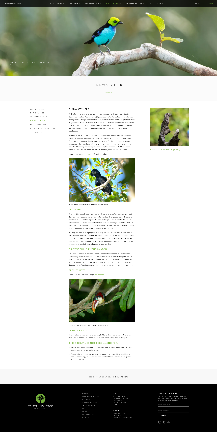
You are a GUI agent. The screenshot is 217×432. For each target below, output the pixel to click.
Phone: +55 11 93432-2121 (123, 417)
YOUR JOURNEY (112, 3)
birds (89, 154)
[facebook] (164, 422)
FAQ (83, 409)
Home (91, 377)
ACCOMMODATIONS (89, 402)
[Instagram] (159, 422)
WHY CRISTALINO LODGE (91, 396)
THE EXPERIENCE (92, 3)
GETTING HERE (88, 399)
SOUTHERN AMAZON (134, 3)
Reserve (209, 3)
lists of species (100, 275)
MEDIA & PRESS (88, 412)
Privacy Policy (183, 422)
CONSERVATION (155, 3)
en (196, 3)
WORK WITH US (88, 415)
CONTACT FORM (119, 413)
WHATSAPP (117, 415)
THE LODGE (73, 3)
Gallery (85, 418)
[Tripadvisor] (168, 422)
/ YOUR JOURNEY (103, 377)
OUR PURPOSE (56, 3)
